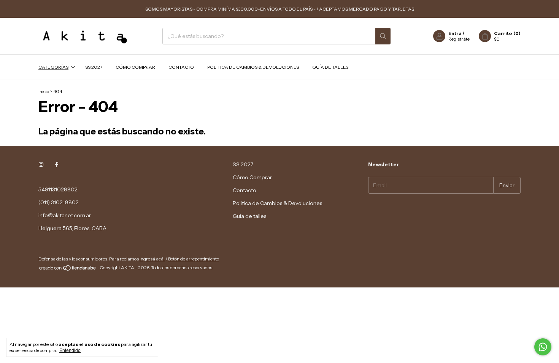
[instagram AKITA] (41, 164)
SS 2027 (93, 67)
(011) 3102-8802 (58, 202)
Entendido (70, 350)
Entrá (455, 33)
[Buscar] (383, 36)
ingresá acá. (152, 259)
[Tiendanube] (67, 269)
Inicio (43, 91)
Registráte (459, 39)
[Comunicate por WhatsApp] (542, 346)
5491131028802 (58, 189)
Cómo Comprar (135, 67)
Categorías (53, 67)
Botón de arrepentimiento (193, 259)
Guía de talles (330, 67)
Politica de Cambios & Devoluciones (253, 67)
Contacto (181, 67)
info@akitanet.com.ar (64, 215)
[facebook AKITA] (56, 164)
